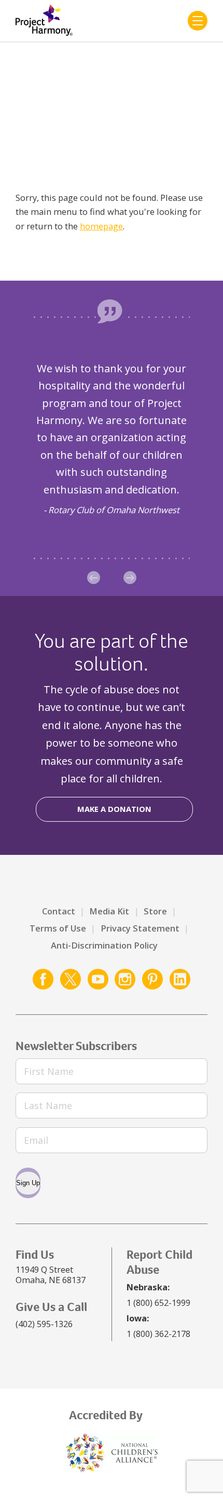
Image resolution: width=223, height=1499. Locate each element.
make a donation (114, 809)
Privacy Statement (140, 928)
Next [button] (129, 577)
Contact (58, 911)
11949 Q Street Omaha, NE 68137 (51, 1274)
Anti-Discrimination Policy (104, 945)
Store (155, 911)
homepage (101, 226)
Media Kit (109, 911)
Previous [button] (93, 577)
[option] (111, 438)
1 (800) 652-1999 (158, 1302)
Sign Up (28, 1183)
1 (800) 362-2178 (158, 1334)
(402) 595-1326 (44, 1324)
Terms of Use (58, 928)
